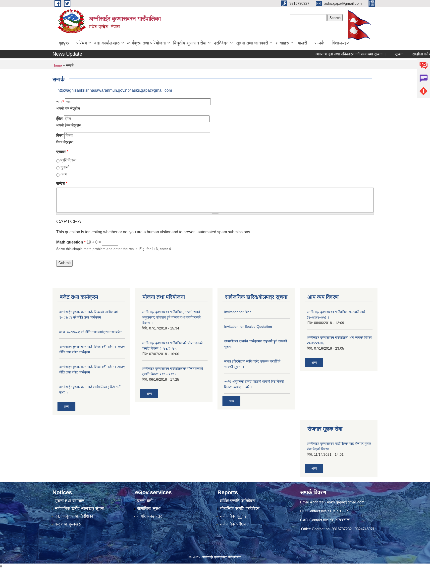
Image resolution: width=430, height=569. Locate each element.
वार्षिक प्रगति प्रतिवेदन (237, 500)
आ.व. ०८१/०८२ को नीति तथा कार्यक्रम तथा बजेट (90, 332)
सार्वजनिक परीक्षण (233, 524)
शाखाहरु (282, 43)
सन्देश (61, 183)
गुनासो (64, 167)
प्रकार (62, 152)
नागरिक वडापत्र (149, 516)
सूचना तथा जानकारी (252, 43)
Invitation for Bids (237, 312)
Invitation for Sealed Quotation (248, 326)
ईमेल (59, 119)
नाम (60, 102)
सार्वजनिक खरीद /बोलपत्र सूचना (79, 508)
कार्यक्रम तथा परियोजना (146, 43)
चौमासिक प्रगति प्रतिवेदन (240, 508)
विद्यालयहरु (340, 43)
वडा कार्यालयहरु (107, 43)
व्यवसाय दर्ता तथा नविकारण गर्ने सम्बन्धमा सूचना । (341, 54)
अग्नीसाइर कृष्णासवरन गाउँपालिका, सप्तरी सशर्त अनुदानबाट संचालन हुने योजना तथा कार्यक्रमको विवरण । (171, 317)
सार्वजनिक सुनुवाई (233, 516)
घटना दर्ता (145, 500)
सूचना (389, 54)
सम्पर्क (319, 43)
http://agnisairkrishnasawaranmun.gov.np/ (94, 90)
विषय (59, 135)
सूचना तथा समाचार (69, 500)
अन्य (63, 174)
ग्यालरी (301, 43)
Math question (71, 242)
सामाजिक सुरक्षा (149, 508)
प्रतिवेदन (221, 43)
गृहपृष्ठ (64, 43)
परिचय (81, 43)
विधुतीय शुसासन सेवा (189, 43)
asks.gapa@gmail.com (152, 90)
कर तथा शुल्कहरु (68, 524)
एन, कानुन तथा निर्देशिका (74, 516)
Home (57, 65)
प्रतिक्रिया (68, 160)
